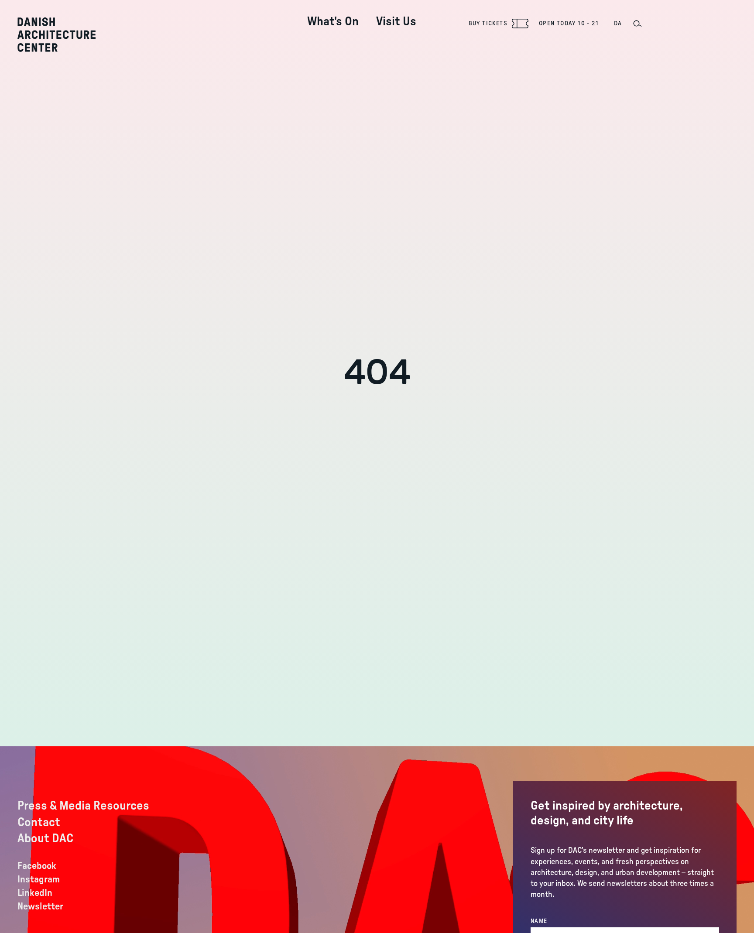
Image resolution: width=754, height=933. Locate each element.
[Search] (637, 23)
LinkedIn (34, 893)
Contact (38, 822)
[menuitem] (333, 14)
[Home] (56, 34)
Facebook (36, 866)
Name (539, 921)
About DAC (45, 838)
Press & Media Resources (83, 806)
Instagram (38, 879)
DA (618, 24)
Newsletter (40, 906)
